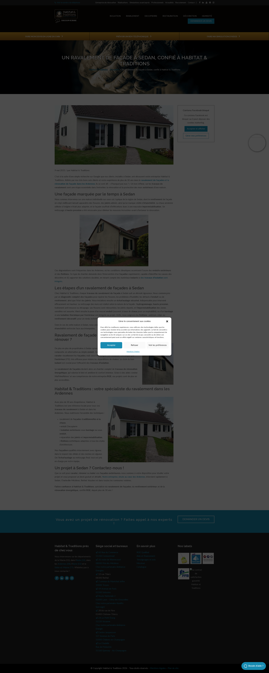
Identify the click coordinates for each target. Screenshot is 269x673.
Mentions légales (133, 351)
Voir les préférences (158, 345)
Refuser (134, 345)
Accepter (111, 345)
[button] (167, 321)
